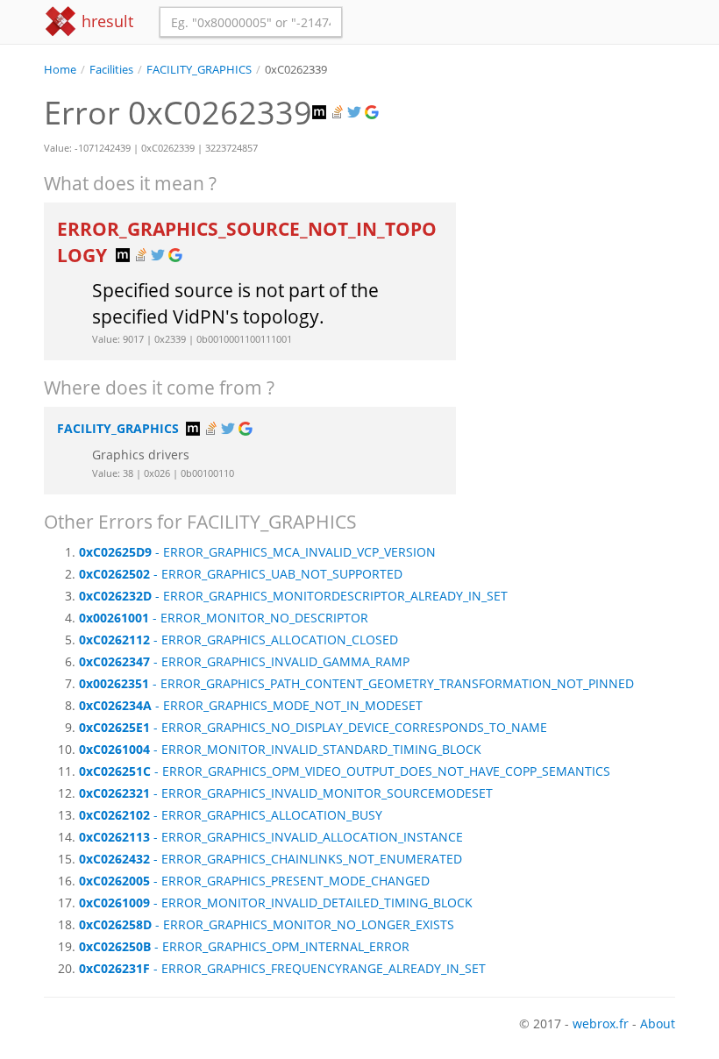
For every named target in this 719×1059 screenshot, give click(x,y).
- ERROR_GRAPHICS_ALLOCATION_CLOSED (238, 639)
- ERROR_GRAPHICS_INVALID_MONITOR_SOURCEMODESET (286, 793)
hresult (105, 21)
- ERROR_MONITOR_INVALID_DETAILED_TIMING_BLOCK (276, 902)
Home (60, 69)
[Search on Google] (373, 112)
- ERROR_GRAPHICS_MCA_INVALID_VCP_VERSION (257, 552)
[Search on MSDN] (321, 112)
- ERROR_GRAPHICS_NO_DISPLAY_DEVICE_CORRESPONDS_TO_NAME (313, 727)
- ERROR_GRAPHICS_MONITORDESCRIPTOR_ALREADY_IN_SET (293, 595)
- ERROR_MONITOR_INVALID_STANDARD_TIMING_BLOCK (280, 749)
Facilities (111, 69)
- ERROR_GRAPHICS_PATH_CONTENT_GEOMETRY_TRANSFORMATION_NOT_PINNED (356, 683)
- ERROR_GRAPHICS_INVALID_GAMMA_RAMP (244, 661)
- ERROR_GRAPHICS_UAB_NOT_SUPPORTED (240, 573)
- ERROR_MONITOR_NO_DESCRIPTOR (223, 617)
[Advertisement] (578, 165)
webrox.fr (601, 1023)
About (657, 1023)
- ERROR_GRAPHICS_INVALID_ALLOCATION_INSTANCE (271, 836)
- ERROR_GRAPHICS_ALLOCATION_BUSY (230, 815)
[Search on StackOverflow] (338, 112)
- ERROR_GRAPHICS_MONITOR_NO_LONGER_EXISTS (266, 924)
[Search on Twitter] (356, 112)
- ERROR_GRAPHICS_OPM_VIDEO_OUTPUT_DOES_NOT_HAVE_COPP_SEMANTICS (344, 771)
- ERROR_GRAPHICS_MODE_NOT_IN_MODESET (251, 705)
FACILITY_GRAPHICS (199, 69)
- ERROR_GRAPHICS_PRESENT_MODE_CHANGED (254, 880)
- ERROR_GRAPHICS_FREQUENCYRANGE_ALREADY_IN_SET (282, 968)
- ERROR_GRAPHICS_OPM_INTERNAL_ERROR (244, 946)
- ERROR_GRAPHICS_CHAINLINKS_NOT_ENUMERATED (270, 858)
